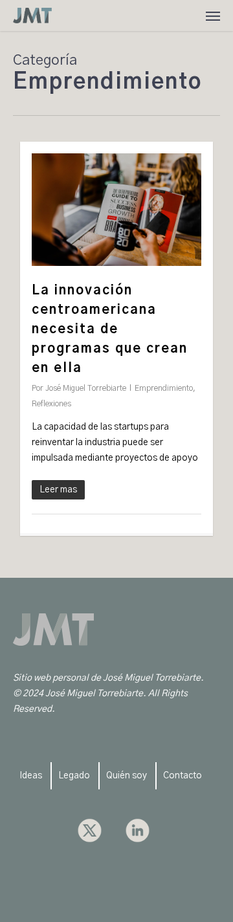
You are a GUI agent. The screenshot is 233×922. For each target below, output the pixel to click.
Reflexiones (51, 404)
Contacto (182, 775)
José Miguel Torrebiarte (85, 388)
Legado (74, 775)
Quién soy (126, 775)
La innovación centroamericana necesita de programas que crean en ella (110, 329)
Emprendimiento (164, 388)
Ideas (30, 775)
